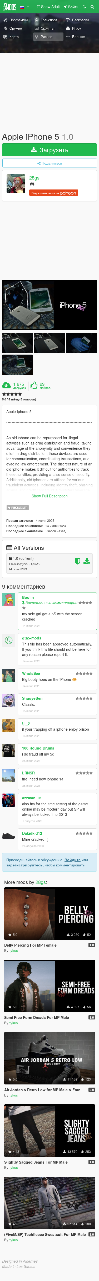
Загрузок (19, 387)
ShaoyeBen (32, 698)
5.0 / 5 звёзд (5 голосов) (19, 399)
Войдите (73, 859)
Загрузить (53, 149)
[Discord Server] (32, 183)
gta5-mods (31, 637)
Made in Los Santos (18, 1266)
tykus (13, 950)
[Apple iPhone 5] (49, 305)
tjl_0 (26, 723)
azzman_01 (32, 797)
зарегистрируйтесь (24, 864)
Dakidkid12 (32, 833)
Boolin (28, 597)
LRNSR (28, 772)
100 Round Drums (38, 748)
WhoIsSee (31, 673)
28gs (34, 177)
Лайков (45, 387)
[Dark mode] (84, 6)
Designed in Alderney (20, 1261)
